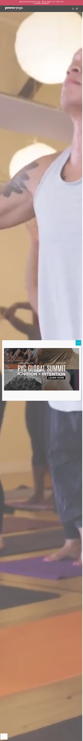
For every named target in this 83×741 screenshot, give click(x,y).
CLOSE (78, 343)
